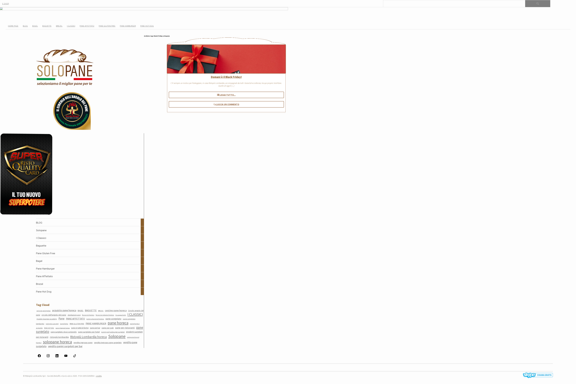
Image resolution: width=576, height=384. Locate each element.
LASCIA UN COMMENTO (227, 104)
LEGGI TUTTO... (227, 94)
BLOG (25, 25)
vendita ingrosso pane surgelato (108, 342)
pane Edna (64, 324)
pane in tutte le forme (79, 328)
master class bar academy (47, 319)
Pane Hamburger (128, 25)
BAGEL (80, 310)
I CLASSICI (135, 314)
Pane (61, 318)
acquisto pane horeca (64, 310)
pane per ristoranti (125, 327)
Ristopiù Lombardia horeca (88, 337)
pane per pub (108, 327)
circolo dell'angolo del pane (54, 315)
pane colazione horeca (95, 319)
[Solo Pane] (64, 85)
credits (99, 376)
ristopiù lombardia (59, 337)
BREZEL (101, 311)
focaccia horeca (88, 315)
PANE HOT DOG (49, 328)
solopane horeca (57, 341)
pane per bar (95, 328)
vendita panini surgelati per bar (65, 346)
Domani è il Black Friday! (226, 77)
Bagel (35, 25)
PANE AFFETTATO (75, 318)
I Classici (71, 25)
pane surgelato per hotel (89, 332)
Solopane (117, 336)
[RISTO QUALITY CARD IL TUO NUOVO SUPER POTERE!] (26, 174)
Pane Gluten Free (107, 25)
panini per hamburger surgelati (113, 332)
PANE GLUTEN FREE (77, 324)
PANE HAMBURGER (96, 323)
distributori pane (74, 315)
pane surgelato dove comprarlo (64, 332)
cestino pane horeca (116, 310)
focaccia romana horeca (105, 315)
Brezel (59, 25)
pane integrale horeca (63, 328)
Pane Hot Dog (147, 25)
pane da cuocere (52, 324)
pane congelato (113, 318)
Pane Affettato (87, 25)
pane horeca (118, 322)
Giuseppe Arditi (121, 315)
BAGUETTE (91, 310)
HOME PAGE (13, 25)
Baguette (46, 25)
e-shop (5, 3)
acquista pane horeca (44, 311)
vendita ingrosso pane (83, 342)
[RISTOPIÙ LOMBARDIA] (72, 111)
